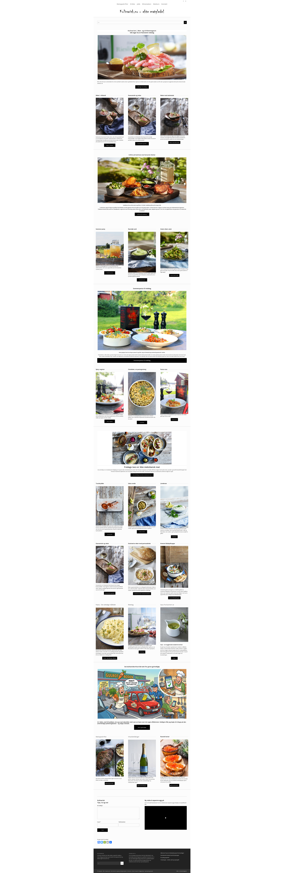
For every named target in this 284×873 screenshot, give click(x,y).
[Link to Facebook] (183, 1)
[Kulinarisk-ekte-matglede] (142, 11)
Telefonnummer (121, 822)
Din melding (100, 805)
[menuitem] (122, 4)
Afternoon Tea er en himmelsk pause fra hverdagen (172, 853)
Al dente (114, 356)
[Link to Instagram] (186, 1)
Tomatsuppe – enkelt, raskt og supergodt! (169, 859)
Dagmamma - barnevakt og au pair (146, 871)
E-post (99, 822)
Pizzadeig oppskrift (164, 857)
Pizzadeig (106, 839)
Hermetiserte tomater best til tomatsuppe (169, 855)
